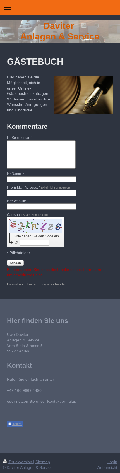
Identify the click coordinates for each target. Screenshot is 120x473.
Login (112, 462)
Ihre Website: (17, 201)
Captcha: (29, 215)
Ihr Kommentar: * (19, 138)
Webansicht (107, 467)
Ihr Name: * (15, 174)
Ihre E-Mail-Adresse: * (38, 187)
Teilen (17, 424)
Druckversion (20, 462)
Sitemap (42, 462)
